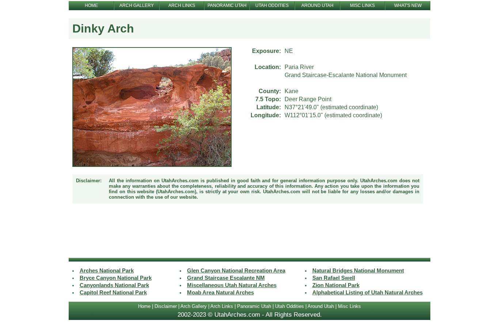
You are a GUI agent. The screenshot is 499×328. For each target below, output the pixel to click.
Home (144, 306)
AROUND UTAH (317, 5)
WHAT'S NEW (408, 5)
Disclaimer (166, 306)
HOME (91, 5)
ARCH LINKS (181, 5)
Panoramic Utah (254, 306)
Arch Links (221, 306)
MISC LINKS (362, 5)
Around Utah (321, 306)
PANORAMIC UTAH (227, 5)
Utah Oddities (289, 306)
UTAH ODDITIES (272, 5)
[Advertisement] (249, 231)
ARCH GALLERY (136, 5)
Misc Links (349, 306)
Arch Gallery (193, 306)
